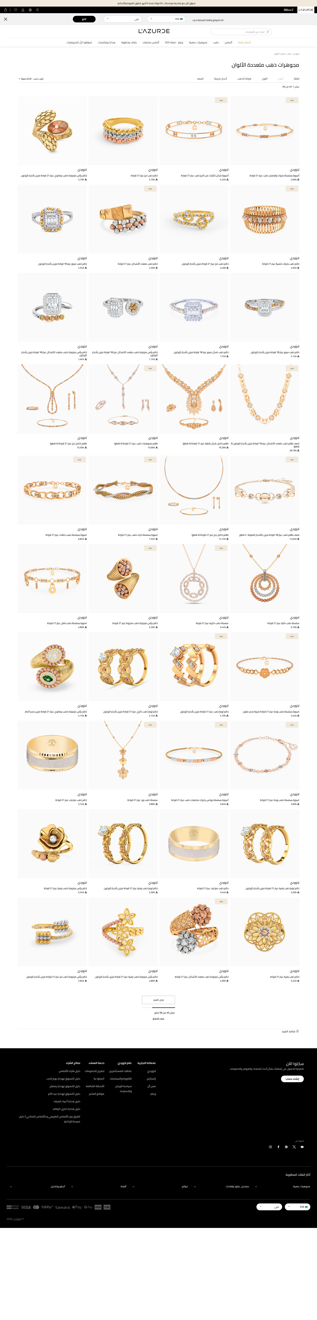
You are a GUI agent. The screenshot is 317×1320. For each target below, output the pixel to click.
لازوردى (296, 54)
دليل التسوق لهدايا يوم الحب (63, 1078)
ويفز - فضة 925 (174, 42)
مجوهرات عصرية (198, 42)
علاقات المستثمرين (120, 1071)
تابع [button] (84, 19)
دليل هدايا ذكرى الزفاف (66, 1108)
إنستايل (151, 1078)
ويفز (153, 1093)
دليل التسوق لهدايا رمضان (65, 1086)
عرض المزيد (158, 1000)
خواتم (185, 1186)
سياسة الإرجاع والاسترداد (123, 1089)
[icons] (302, 1147)
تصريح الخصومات (94, 1071)
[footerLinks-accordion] (281, 1186)
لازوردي (151, 1071)
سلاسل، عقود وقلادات (237, 1186)
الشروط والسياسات (121, 1078)
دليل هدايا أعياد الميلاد (66, 1101)
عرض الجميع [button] (158, 1018)
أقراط (123, 1186)
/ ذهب (290, 54)
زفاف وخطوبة (129, 42)
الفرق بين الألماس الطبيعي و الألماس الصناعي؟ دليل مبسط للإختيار (49, 1119)
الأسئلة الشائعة (95, 1086)
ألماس (228, 42)
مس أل (151, 1086)
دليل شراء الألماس (69, 1071)
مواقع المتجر (96, 1093)
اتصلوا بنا (99, 1078)
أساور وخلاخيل (58, 1186)
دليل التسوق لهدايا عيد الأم (64, 1093)
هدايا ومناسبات (106, 42)
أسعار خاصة (244, 42)
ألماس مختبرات (150, 42)
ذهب (216, 42)
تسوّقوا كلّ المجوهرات (79, 42)
